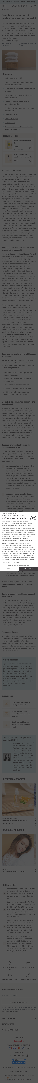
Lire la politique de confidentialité (11, 562)
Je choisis (9, 569)
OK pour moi (28, 569)
